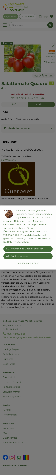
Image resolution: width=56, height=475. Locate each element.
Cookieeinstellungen (28, 263)
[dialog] (28, 237)
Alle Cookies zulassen (17, 256)
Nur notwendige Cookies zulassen (24, 248)
